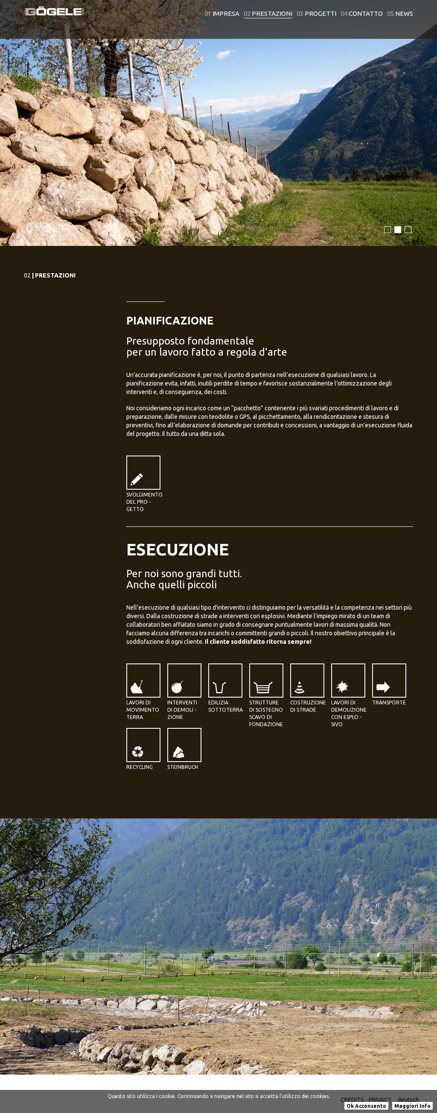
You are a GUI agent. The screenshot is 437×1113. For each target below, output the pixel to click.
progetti (316, 13)
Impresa (221, 13)
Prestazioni (268, 13)
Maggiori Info (412, 1106)
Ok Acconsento (366, 1106)
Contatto (362, 13)
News (400, 13)
